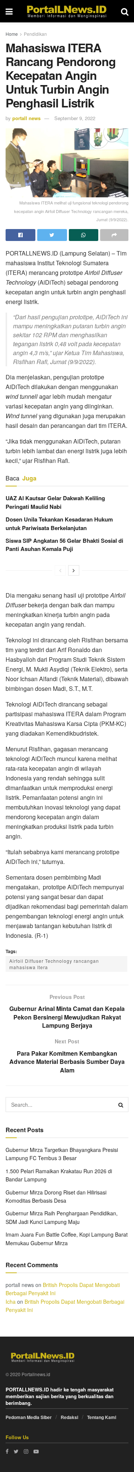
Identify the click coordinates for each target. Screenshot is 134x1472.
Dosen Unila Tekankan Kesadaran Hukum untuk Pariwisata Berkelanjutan (59, 523)
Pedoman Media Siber (29, 1417)
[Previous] (60, 570)
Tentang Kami (101, 1417)
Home (12, 34)
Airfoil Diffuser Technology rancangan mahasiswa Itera (54, 964)
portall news (26, 118)
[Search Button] (121, 1104)
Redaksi (69, 1417)
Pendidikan (35, 34)
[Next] (73, 570)
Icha (11, 1301)
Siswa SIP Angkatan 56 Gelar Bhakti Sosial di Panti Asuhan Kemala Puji (64, 544)
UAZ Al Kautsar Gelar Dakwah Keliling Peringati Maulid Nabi (55, 502)
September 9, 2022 (74, 118)
